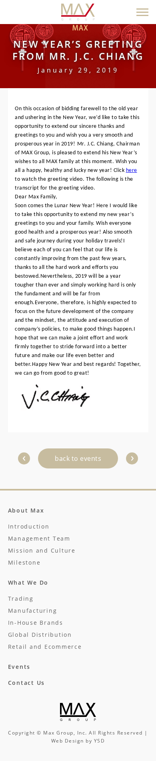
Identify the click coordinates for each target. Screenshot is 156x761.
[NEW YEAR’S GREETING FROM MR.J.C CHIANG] (24, 458)
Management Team (39, 538)
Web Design (67, 740)
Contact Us (26, 682)
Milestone (24, 562)
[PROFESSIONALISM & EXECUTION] (132, 458)
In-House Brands (35, 622)
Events (19, 666)
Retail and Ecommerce (45, 646)
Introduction (29, 526)
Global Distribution (40, 634)
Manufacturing (32, 610)
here (131, 171)
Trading (21, 598)
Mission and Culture (42, 550)
